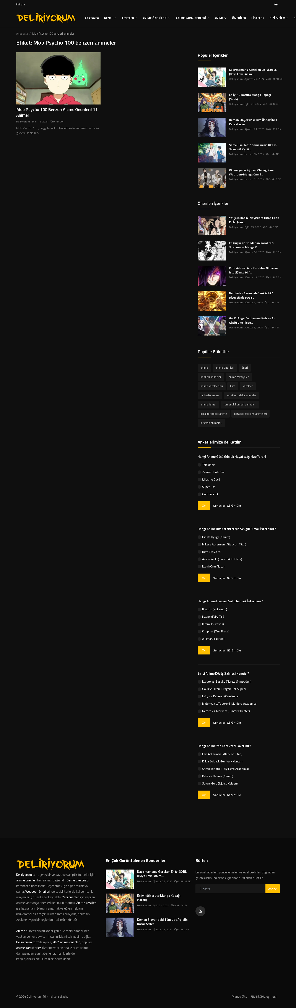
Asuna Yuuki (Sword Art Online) (222, 559)
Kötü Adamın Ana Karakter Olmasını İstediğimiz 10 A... (253, 270)
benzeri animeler (210, 377)
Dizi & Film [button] (277, 18)
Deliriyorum (23, 122)
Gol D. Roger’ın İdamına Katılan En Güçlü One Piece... (252, 320)
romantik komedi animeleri (239, 404)
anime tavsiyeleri (239, 377)
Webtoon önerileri (37, 891)
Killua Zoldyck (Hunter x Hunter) (222, 761)
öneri (244, 367)
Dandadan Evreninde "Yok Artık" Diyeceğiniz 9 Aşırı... (251, 295)
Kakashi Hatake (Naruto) (217, 776)
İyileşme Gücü (211, 479)
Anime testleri (86, 902)
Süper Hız (208, 486)
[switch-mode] (276, 4)
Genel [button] (108, 18)
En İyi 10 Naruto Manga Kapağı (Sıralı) (250, 97)
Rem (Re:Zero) (211, 551)
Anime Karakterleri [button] (191, 18)
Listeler (257, 18)
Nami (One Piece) (213, 566)
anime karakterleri (211, 386)
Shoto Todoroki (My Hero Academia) (225, 768)
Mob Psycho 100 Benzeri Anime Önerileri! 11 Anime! (57, 112)
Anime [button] (219, 18)
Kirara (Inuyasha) (213, 624)
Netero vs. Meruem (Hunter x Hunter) (226, 711)
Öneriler (239, 18)
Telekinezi (208, 464)
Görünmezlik (210, 494)
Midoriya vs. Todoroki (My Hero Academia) (229, 703)
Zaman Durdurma (213, 472)
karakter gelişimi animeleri (250, 414)
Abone (272, 888)
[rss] (200, 911)
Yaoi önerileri (71, 897)
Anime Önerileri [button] (155, 18)
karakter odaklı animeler (241, 395)
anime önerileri (224, 367)
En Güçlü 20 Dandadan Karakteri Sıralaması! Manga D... (251, 245)
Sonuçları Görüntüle (227, 505)
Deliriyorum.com (27, 874)
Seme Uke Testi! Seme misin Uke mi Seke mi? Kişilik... (253, 147)
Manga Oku (239, 996)
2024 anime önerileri (66, 942)
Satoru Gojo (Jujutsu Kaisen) (220, 783)
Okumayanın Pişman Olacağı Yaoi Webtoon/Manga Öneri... (251, 172)
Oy (204, 505)
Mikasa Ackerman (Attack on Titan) (224, 544)
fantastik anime (209, 395)
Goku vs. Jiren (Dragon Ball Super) (224, 688)
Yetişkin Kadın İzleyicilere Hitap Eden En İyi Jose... (254, 220)
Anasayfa (92, 18)
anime (204, 367)
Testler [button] (128, 18)
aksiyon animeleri (211, 423)
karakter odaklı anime (213, 414)
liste (232, 386)
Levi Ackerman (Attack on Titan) (222, 754)
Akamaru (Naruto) (213, 638)
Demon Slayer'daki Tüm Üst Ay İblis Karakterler (253, 122)
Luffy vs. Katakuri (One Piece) (220, 696)
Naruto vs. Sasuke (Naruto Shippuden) (226, 681)
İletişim (20, 4)
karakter (248, 386)
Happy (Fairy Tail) (213, 616)
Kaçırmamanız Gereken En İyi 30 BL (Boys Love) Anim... (253, 72)
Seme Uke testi (78, 880)
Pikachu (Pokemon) (214, 609)
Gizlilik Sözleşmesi (263, 996)
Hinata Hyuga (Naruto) (216, 537)
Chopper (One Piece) (215, 631)
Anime (21, 930)
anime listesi (208, 404)
